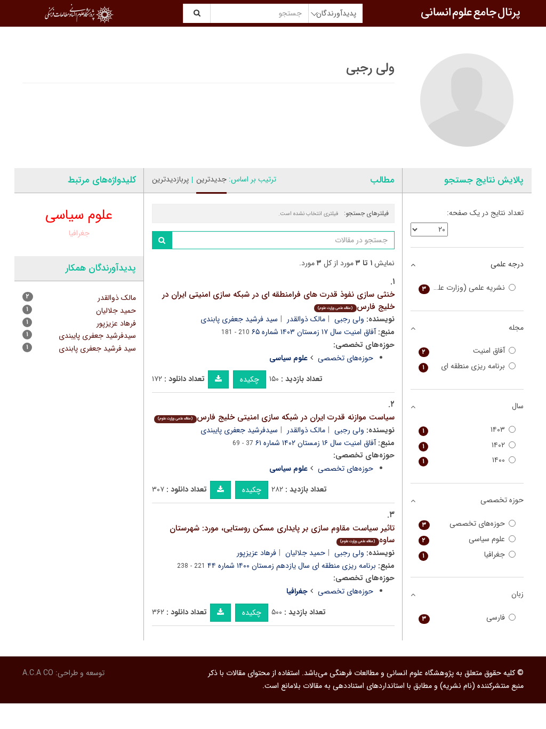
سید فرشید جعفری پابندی (239, 319)
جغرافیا (79, 233)
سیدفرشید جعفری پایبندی (239, 430)
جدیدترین (211, 179)
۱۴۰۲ (463, 445)
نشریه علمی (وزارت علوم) (463, 288)
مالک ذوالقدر (306, 319)
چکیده (249, 379)
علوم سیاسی (79, 215)
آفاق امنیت (463, 351)
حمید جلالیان (305, 553)
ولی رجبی (349, 319)
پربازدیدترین (170, 179)
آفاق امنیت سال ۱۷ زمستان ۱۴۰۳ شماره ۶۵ (314, 332)
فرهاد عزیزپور (256, 553)
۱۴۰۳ (463, 430)
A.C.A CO (37, 673)
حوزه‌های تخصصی (345, 358)
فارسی (463, 618)
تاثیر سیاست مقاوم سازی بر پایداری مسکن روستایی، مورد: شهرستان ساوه (282, 534)
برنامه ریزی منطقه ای (463, 366)
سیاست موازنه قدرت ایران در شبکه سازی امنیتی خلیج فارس (276, 417)
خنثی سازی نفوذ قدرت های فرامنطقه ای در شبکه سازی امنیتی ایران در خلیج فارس (278, 300)
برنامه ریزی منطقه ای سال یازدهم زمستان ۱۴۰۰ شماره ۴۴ (291, 566)
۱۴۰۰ (463, 460)
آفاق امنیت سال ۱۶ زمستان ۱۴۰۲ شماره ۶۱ (315, 443)
